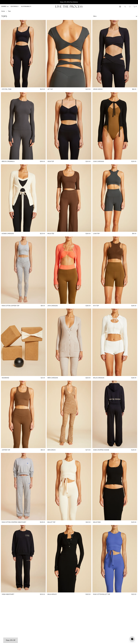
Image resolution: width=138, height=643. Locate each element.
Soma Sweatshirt (8, 594)
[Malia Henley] (69, 558)
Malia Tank (97, 522)
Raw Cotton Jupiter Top (10, 305)
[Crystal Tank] (23, 53)
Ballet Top (51, 522)
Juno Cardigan (98, 161)
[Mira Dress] (69, 414)
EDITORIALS (14, 6)
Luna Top (96, 233)
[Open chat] (132, 639)
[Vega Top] (69, 126)
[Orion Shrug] (114, 53)
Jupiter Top (6, 450)
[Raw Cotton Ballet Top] (114, 558)
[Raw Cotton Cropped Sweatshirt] (23, 486)
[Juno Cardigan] (114, 126)
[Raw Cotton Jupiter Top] (23, 270)
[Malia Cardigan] (114, 342)
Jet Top (50, 89)
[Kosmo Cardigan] (23, 198)
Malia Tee (50, 233)
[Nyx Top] (114, 270)
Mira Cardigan (52, 378)
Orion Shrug (97, 89)
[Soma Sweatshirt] (23, 558)
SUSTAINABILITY (26, 6)
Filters (94, 16)
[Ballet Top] (69, 486)
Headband (5, 378)
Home (3, 11)
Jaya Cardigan (52, 305)
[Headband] (23, 342)
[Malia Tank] (114, 486)
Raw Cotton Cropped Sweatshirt (14, 522)
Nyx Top (96, 305)
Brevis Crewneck (8, 161)
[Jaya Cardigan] (69, 270)
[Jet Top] (69, 53)
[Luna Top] (114, 198)
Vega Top (50, 161)
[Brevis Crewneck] (23, 126)
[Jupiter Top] (23, 414)
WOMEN (3, 6)
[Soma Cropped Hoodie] (114, 414)
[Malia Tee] (69, 198)
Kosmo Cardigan (8, 233)
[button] (129, 6)
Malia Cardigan (98, 378)
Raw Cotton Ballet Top (101, 594)
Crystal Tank (6, 89)
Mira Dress (51, 450)
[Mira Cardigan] (69, 342)
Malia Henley (52, 594)
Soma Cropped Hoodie (101, 450)
